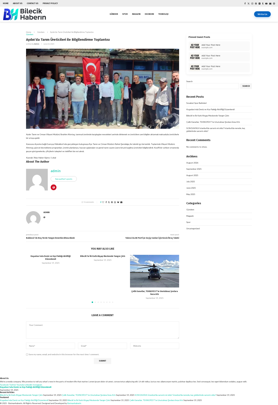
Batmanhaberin (74, 403)
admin (36, 44)
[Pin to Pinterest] (112, 202)
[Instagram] (252, 3)
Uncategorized (193, 228)
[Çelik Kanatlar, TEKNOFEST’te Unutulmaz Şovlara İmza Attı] (154, 271)
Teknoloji (163, 14)
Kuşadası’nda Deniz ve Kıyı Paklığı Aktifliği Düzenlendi (210, 109)
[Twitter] (248, 3)
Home (28, 32)
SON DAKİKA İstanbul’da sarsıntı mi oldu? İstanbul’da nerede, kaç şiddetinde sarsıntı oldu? (175, 395)
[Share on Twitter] (109, 202)
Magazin (136, 14)
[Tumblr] (263, 3)
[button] (30, 278)
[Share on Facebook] (106, 202)
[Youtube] (266, 3)
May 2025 (190, 194)
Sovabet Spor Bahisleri (196, 103)
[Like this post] (103, 202)
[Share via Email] (121, 202)
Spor (125, 14)
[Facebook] (245, 3)
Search (189, 81)
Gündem (114, 14)
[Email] (270, 3)
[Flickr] (259, 3)
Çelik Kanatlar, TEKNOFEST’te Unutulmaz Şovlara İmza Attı (213, 122)
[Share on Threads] (115, 202)
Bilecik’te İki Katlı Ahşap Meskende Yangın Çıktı (102, 256)
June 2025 (191, 188)
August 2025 (192, 175)
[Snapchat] (274, 3)
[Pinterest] (256, 3)
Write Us (262, 14)
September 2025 (194, 169)
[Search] (273, 14)
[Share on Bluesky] (118, 202)
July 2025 (190, 181)
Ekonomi (149, 14)
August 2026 (192, 162)
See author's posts (63, 179)
